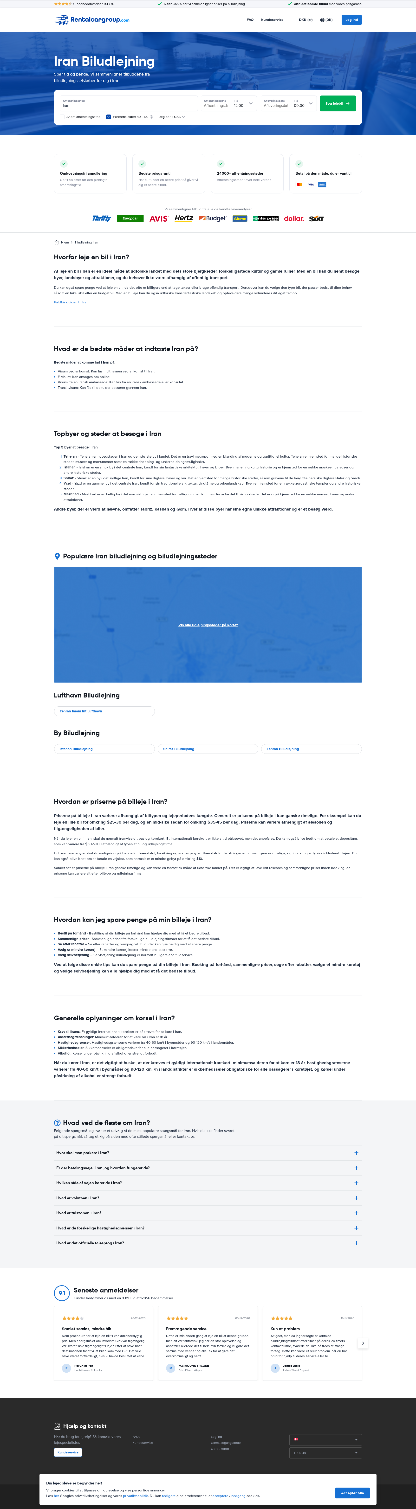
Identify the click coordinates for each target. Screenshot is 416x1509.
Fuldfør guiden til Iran (71, 302)
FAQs (136, 1437)
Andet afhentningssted (82, 117)
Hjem (65, 242)
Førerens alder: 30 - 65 (130, 117)
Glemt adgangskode (226, 1443)
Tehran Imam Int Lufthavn (81, 711)
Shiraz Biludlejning (178, 749)
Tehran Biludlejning (283, 749)
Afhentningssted (74, 101)
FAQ (250, 19)
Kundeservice (272, 19)
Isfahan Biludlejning (76, 749)
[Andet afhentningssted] (62, 117)
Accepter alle (352, 1493)
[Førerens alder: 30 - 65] (108, 117)
